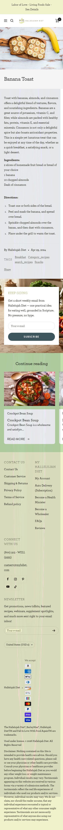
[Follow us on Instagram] (15, 579)
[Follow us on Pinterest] (23, 579)
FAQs (38, 521)
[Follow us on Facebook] (8, 579)
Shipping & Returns (16, 483)
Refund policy (12, 504)
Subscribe (31, 337)
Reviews (40, 528)
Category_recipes (38, 257)
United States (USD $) (17, 644)
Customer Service (15, 476)
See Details (31, 9)
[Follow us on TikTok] (15, 586)
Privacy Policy (13, 490)
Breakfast (20, 257)
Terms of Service (14, 497)
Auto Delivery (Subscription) (43, 488)
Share (7, 269)
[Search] (11, 20)
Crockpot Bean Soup (20, 413)
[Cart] (57, 20)
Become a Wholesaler (42, 512)
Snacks (39, 262)
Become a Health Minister (45, 500)
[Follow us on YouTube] (8, 586)
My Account (42, 478)
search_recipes (24, 262)
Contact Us (11, 469)
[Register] (53, 630)
